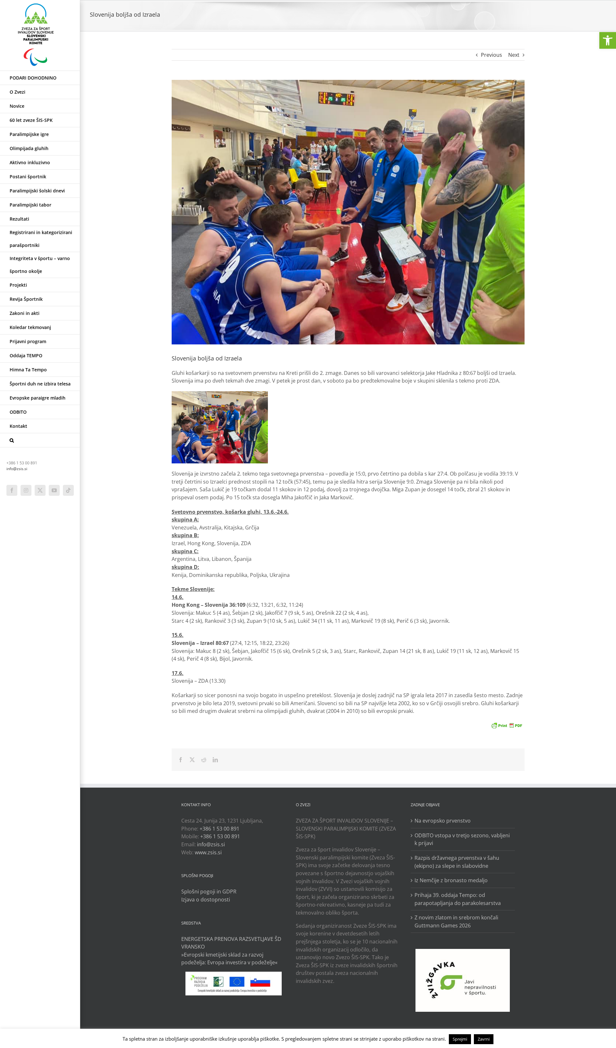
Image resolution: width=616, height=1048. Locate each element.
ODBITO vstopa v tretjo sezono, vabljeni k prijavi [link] (462, 839)
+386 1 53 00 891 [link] (219, 828)
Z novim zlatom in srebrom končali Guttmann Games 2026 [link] (456, 921)
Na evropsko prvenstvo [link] (443, 820)
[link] (607, 40)
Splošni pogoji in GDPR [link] (208, 891)
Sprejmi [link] (460, 1039)
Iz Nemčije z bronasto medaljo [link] (451, 880)
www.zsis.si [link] (208, 852)
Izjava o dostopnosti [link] (205, 899)
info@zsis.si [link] (16, 468)
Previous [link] (491, 54)
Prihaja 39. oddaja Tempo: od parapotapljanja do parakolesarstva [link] (458, 899)
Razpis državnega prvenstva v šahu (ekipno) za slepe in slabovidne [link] (457, 861)
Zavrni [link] (484, 1039)
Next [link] (513, 54)
